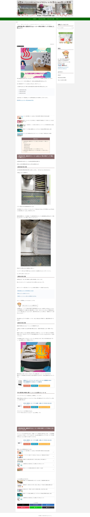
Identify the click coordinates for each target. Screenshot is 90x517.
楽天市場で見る (34, 385)
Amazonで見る (27, 385)
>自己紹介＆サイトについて (63, 67)
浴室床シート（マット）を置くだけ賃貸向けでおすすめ (26, 296)
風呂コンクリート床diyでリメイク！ (23, 293)
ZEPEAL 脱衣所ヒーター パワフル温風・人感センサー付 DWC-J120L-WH (37, 403)
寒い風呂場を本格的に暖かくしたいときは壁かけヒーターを (33, 148)
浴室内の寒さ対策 (27, 145)
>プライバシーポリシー (62, 68)
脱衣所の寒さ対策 (27, 147)
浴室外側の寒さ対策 (27, 144)
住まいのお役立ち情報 (21, 46)
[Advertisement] (35, 36)
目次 (34, 138)
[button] (48, 507)
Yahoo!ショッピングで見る (44, 385)
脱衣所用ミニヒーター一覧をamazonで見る (25, 100)
